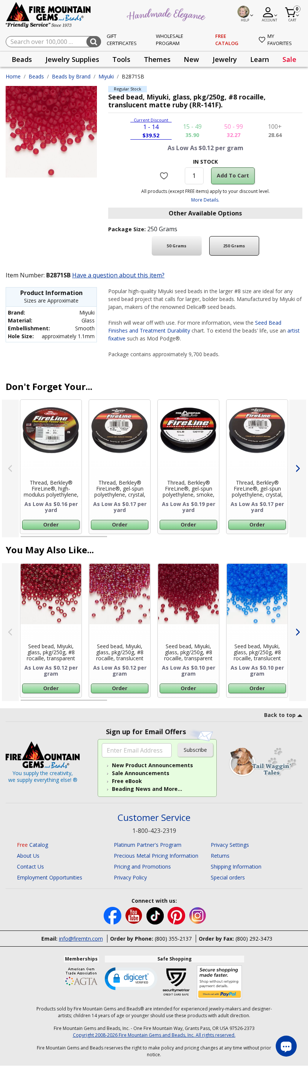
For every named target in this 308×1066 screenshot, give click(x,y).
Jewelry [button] (225, 59)
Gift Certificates (122, 40)
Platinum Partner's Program (147, 844)
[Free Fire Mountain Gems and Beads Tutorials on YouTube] (134, 915)
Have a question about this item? (118, 275)
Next (297, 468)
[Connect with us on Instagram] (198, 915)
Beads (36, 76)
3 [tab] (204, 540)
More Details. (205, 200)
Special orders (228, 877)
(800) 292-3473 (254, 938)
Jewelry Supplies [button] (72, 59)
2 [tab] (114, 540)
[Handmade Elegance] (167, 13)
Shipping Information (236, 866)
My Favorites (279, 40)
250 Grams (234, 245)
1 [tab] (24, 540)
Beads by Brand (71, 76)
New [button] (191, 59)
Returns (220, 855)
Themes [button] (157, 59)
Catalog (32, 844)
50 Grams (176, 245)
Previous (10, 468)
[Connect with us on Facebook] (113, 915)
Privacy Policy (130, 877)
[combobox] (53, 41)
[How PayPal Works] (219, 982)
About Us (28, 855)
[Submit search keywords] (93, 41)
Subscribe (195, 749)
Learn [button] (259, 59)
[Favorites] (165, 175)
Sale (289, 59)
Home (13, 76)
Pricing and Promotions (142, 866)
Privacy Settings (230, 844)
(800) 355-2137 (173, 938)
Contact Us (30, 866)
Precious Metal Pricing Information (156, 855)
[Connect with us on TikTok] (155, 915)
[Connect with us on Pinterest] (177, 915)
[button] (131, 978)
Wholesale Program (169, 40)
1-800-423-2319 (154, 831)
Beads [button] (22, 59)
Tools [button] (121, 59)
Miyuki (106, 76)
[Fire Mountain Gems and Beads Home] (48, 14)
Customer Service (154, 817)
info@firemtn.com (81, 938)
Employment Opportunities (49, 877)
